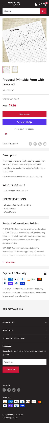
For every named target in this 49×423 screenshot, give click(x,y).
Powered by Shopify (10, 418)
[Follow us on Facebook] (4, 390)
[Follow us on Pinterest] (14, 390)
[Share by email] (44, 144)
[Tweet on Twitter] (40, 144)
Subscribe (10, 369)
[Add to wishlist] (6, 134)
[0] (44, 4)
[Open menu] (4, 4)
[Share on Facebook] (30, 144)
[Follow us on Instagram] (9, 390)
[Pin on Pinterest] (35, 144)
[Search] (43, 11)
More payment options (24, 129)
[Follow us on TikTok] (18, 390)
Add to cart (24, 114)
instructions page (38, 236)
